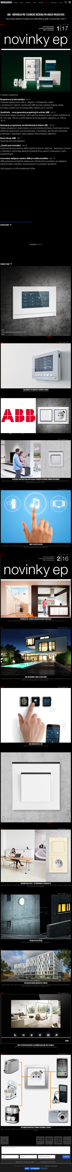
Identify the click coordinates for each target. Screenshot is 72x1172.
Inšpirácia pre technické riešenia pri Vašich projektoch (35, 619)
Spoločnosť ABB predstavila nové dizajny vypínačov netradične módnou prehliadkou (35, 479)
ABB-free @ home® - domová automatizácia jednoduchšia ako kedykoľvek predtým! (35, 1047)
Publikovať (66, 1156)
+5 (70, 342)
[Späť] (4, 1140)
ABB (10, 433)
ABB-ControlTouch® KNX (36, 744)
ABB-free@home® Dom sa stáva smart (36, 677)
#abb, (15, 222)
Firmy (47, 2)
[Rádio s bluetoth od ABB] (36, 516)
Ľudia (34, 2)
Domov (16, 2)
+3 (70, 1054)
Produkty (54, 2)
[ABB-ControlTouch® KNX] (36, 715)
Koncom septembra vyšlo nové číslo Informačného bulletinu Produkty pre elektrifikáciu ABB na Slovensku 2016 (36, 620)
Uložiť (27, 1168)
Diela (21, 2)
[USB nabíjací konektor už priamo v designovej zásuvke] (36, 1090)
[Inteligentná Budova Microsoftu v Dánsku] (36, 966)
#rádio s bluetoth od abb (24, 222)
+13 (70, 489)
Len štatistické (35, 1168)
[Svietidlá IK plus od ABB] (36, 917)
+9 (70, 949)
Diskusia (28, 2)
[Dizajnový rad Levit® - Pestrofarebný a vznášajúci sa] (36, 856)
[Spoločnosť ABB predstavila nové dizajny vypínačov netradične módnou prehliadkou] (36, 459)
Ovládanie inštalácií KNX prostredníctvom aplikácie (35, 745)
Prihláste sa (37, 1162)
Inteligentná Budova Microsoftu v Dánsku (35, 983)
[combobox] (66, 2)
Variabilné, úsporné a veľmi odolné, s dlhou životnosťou (36, 942)
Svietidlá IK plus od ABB (35, 941)
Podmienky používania (50, 1166)
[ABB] (18, 415)
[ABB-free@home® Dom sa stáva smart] (36, 652)
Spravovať (44, 1168)
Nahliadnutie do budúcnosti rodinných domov (35, 390)
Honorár (62, 2)
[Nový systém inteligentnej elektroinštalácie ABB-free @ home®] (36, 1019)
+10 (70, 893)
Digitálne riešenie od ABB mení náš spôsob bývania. (36, 391)
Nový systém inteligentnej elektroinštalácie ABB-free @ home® (36, 1045)
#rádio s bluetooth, (6, 222)
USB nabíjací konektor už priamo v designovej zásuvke (36, 1127)
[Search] (66, 2)
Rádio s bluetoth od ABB (35, 544)
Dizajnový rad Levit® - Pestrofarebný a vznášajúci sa (36, 883)
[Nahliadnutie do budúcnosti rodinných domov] (36, 365)
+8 (70, 993)
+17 (70, 439)
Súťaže (41, 2)
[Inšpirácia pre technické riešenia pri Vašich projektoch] (36, 586)
